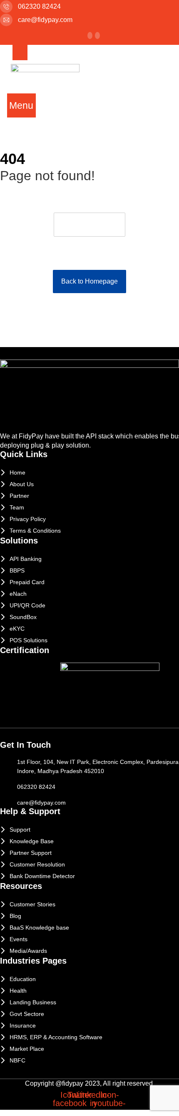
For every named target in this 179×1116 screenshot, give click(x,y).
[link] (97, 35)
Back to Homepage (89, 281)
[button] (21, 105)
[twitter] (89, 35)
